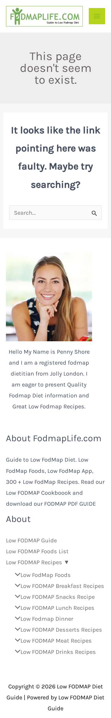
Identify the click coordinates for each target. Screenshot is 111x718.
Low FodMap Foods (45, 575)
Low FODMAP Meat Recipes (56, 640)
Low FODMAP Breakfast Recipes (62, 586)
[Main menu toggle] (97, 16)
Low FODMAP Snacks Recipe (57, 597)
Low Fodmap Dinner (46, 618)
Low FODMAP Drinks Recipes (58, 652)
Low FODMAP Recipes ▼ (38, 562)
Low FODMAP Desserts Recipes (61, 629)
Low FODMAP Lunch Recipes (57, 607)
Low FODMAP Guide (31, 540)
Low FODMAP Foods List (37, 551)
